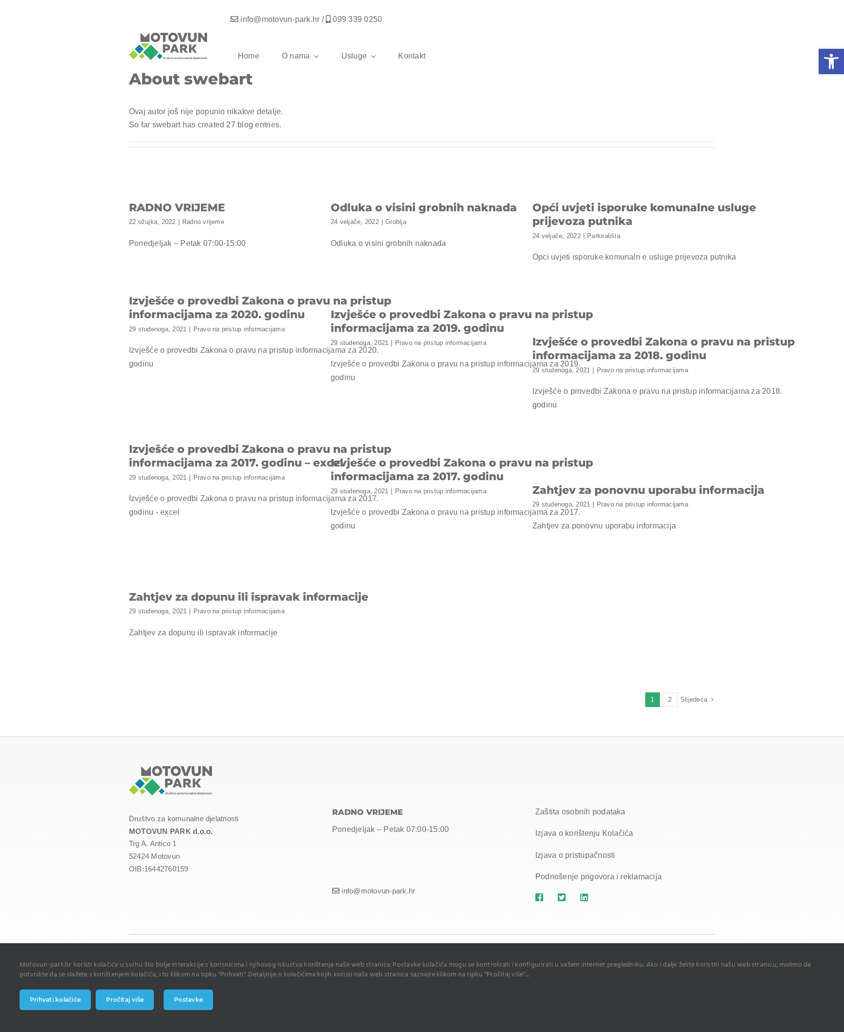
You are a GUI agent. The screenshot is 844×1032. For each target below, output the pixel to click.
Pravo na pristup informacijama (239, 329)
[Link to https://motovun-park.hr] (541, 897)
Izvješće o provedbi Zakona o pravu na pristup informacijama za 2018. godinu (663, 349)
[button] (831, 61)
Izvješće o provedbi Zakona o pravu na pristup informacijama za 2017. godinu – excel (260, 456)
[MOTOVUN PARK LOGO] (170, 770)
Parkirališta (603, 236)
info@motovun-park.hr (279, 19)
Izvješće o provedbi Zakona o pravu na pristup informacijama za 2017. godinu (462, 470)
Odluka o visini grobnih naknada (424, 207)
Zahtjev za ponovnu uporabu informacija (648, 490)
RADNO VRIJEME (177, 207)
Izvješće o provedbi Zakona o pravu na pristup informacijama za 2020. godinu (260, 308)
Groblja (395, 221)
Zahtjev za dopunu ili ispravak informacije (248, 597)
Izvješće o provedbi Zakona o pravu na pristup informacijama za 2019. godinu (462, 321)
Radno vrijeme (203, 221)
